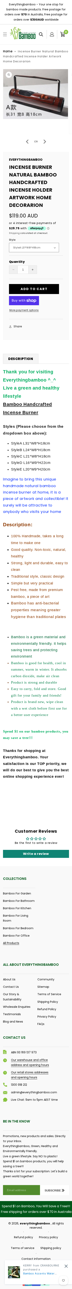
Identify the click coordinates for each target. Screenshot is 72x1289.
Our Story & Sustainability (12, 996)
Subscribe (53, 1190)
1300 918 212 (19, 1085)
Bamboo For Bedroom (18, 928)
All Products (11, 943)
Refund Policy (46, 1009)
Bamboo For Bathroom (19, 901)
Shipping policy (50, 1248)
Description (20, 358)
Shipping (14, 233)
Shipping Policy (47, 1002)
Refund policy (23, 1237)
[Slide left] (27, 141)
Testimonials (12, 1014)
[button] (5, 34)
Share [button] (18, 326)
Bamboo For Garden (17, 893)
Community (45, 979)
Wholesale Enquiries (16, 1007)
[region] (36, 12)
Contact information (36, 1259)
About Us (9, 979)
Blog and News (13, 1022)
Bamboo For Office (16, 936)
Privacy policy (48, 1237)
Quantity (17, 262)
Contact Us (11, 987)
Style (12, 240)
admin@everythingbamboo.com (34, 1092)
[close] (66, 1266)
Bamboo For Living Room (15, 918)
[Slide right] (44, 141)
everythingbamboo (35, 1223)
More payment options (24, 310)
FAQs (40, 1024)
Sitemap (43, 987)
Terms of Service (49, 994)
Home (7, 51)
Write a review (36, 853)
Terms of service (22, 1248)
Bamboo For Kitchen (17, 908)
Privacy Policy (46, 1017)
